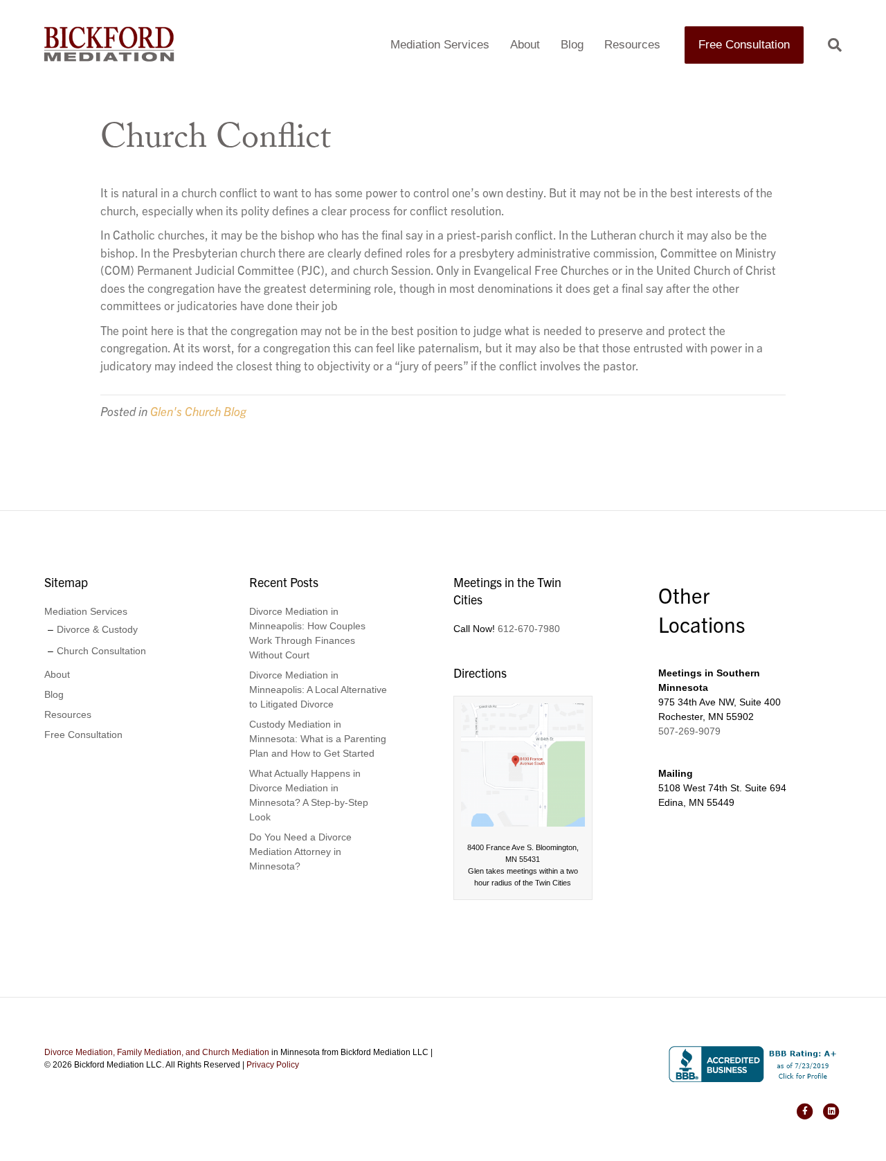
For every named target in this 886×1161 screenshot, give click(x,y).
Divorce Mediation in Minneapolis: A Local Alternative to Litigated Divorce (318, 689)
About (525, 44)
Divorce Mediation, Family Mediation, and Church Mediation (156, 1052)
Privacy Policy (272, 1065)
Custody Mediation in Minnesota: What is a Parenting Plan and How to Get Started (317, 739)
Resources (632, 44)
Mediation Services (439, 44)
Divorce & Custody (97, 629)
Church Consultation (101, 650)
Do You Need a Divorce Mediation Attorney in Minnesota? (300, 851)
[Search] (829, 45)
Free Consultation (744, 44)
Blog (572, 44)
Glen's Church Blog (198, 411)
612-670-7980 (529, 628)
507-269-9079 (689, 731)
